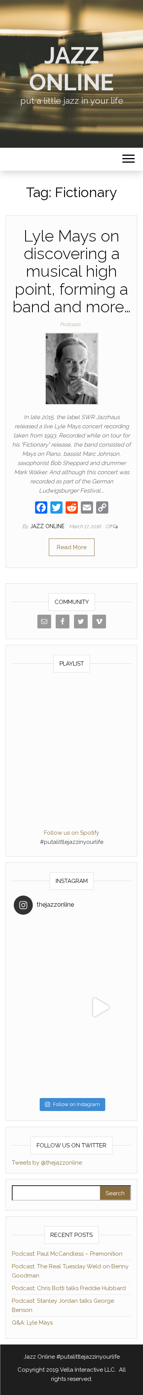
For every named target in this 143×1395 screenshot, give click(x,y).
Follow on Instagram (76, 1104)
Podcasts (70, 324)
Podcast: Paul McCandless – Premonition (67, 1253)
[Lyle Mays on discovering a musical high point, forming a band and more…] (71, 368)
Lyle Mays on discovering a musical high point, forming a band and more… (72, 271)
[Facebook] (41, 508)
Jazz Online (71, 69)
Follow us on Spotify (71, 832)
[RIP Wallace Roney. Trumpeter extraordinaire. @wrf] (43, 1065)
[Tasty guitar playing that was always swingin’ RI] (101, 949)
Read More (72, 547)
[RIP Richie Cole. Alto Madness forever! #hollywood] (43, 949)
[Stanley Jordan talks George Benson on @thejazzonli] (101, 1007)
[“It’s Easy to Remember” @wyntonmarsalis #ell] (43, 1007)
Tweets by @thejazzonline (47, 1162)
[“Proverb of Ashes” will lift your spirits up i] (101, 1065)
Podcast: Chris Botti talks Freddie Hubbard (69, 1288)
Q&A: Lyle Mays (32, 1322)
